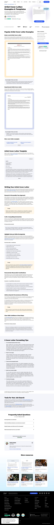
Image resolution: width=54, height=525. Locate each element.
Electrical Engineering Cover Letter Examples (26, 482)
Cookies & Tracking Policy (38, 506)
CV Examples (26, 500)
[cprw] (13, 515)
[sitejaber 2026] (23, 515)
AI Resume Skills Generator (7, 508)
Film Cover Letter (38, 467)
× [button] (17, 519)
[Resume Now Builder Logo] (5, 493)
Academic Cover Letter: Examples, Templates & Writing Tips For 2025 (12, 482)
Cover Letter (25, 1)
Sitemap (36, 508)
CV (21, 1)
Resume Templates (6, 500)
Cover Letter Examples (11, 4)
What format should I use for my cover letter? (12, 429)
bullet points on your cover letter (9, 238)
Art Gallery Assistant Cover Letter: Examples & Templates (26, 468)
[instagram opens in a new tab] (42, 493)
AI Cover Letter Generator (27, 399)
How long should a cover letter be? (10, 419)
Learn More (8, 522)
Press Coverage (47, 506)
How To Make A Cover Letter (18, 503)
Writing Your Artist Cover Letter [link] (41, 36)
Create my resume (33, 493)
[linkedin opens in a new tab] (40, 493)
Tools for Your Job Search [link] (40, 39)
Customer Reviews (37, 500)
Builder (15, 1)
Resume (18, 1)
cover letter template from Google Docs (26, 264)
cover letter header (14, 201)
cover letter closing (9, 317)
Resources (33, 1)
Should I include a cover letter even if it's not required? (13, 426)
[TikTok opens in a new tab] (49, 493)
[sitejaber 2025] (18, 515)
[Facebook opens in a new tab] (44, 493)
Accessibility (46, 503)
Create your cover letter (43, 43)
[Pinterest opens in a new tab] (46, 493)
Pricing (46, 500)
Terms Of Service (37, 505)
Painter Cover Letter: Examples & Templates (12, 468)
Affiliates (46, 505)
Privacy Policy (36, 503)
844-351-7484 (33, 514)
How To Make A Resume (7, 505)
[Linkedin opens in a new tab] (32, 442)
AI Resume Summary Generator (8, 506)
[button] (19, 178)
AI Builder (5, 4)
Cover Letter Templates (17, 500)
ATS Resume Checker (18, 404)
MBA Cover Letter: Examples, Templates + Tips (39, 482)
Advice (30, 1)
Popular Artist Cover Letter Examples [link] (42, 33)
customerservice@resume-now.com (35, 515)
